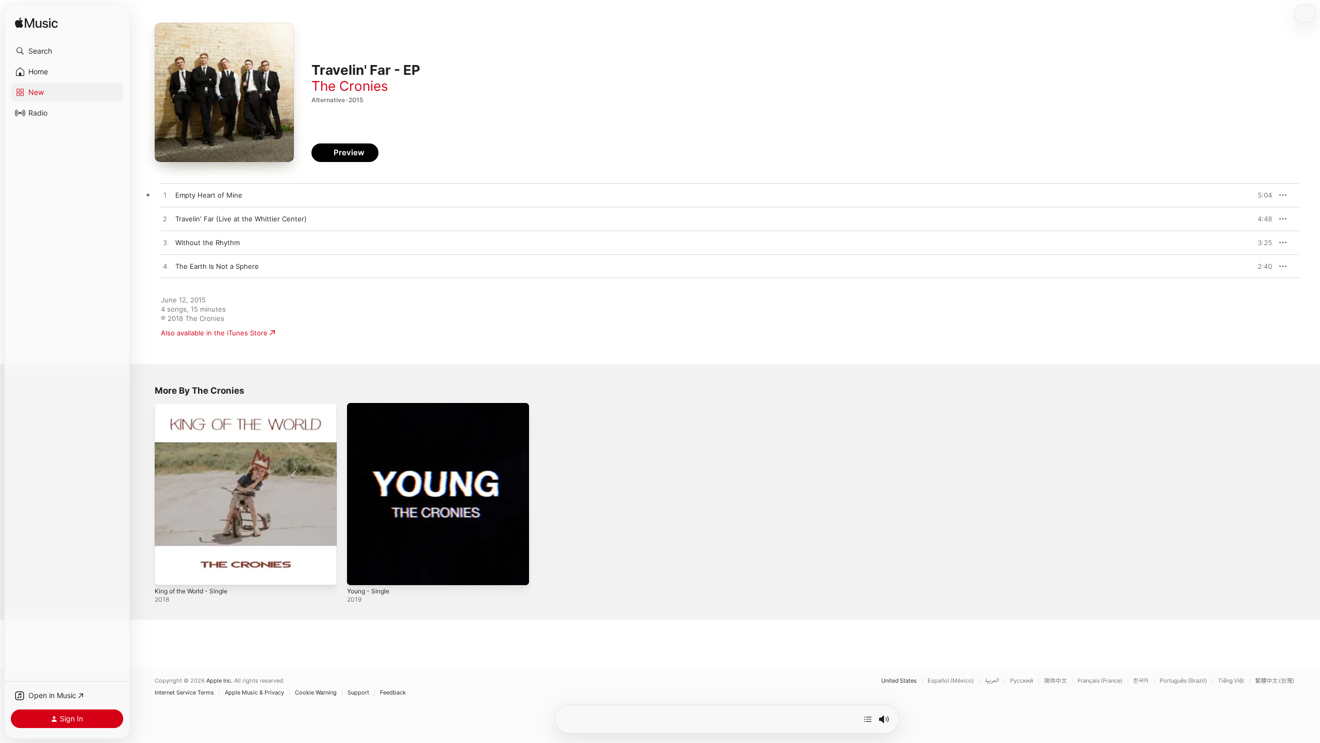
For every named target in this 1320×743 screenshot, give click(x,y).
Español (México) (951, 681)
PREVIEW (1260, 195)
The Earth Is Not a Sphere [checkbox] (217, 266)
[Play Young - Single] (360, 572)
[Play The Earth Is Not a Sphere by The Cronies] (165, 266)
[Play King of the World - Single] (167, 572)
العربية (992, 681)
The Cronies (349, 86)
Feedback (393, 693)
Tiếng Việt (1231, 681)
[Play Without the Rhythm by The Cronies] (165, 243)
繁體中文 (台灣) (1274, 681)
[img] (36, 23)
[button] (67, 51)
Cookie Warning (316, 693)
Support (358, 693)
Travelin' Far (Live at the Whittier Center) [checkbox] (241, 219)
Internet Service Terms (184, 693)
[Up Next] (868, 719)
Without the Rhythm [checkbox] (207, 242)
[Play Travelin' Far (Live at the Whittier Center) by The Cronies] (165, 219)
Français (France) (1100, 681)
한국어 (1141, 681)
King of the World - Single (196, 407)
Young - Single (370, 407)
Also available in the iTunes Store (214, 333)
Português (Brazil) (1183, 681)
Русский (1021, 681)
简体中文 (1055, 681)
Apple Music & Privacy (254, 693)
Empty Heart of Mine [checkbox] (208, 195)
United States (899, 681)
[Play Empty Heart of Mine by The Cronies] (165, 195)
